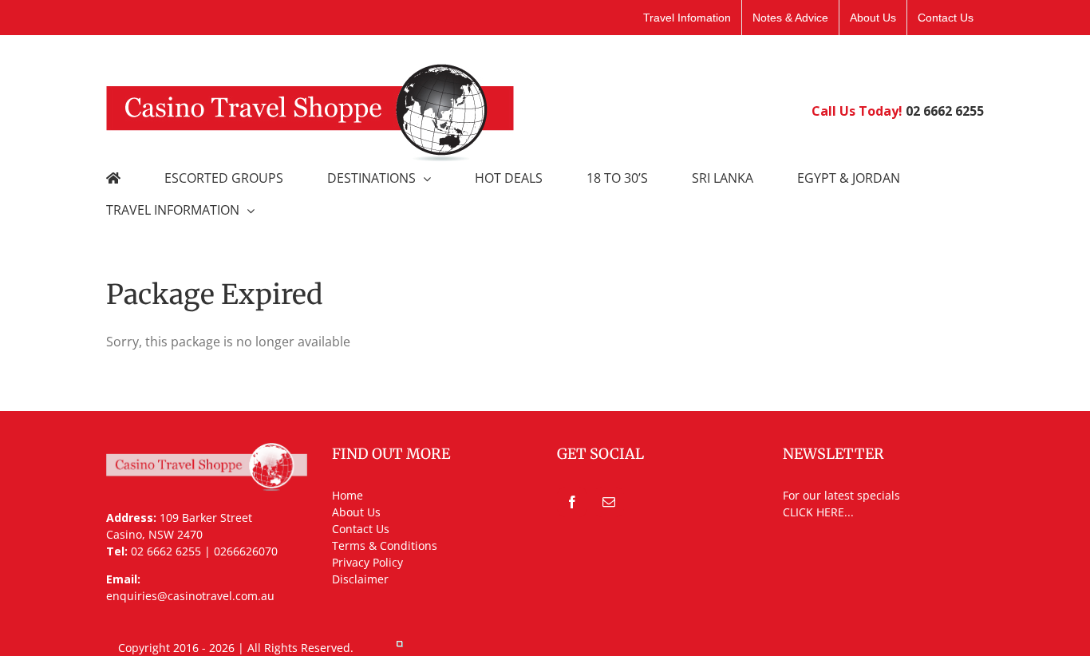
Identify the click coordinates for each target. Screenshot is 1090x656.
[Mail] (609, 502)
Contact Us (360, 528)
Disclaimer (360, 579)
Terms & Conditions (384, 545)
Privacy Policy (367, 562)
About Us (356, 512)
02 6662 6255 (945, 111)
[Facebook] (572, 502)
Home (347, 495)
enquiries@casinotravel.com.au (190, 595)
